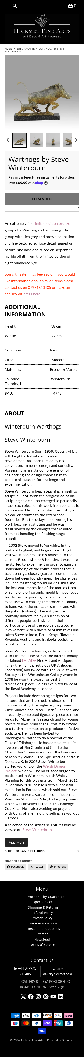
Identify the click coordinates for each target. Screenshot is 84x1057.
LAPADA (29, 660)
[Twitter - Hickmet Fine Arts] (23, 996)
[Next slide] (76, 140)
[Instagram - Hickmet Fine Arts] (38, 996)
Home (8, 48)
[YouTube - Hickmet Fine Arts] (53, 996)
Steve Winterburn (37, 829)
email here (32, 294)
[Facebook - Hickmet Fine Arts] (31, 996)
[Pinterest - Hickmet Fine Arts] (46, 996)
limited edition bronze (52, 223)
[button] (19, 140)
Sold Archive (25, 48)
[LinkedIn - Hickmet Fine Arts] (60, 996)
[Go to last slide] (8, 140)
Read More (16, 842)
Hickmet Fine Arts (32, 1040)
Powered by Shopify (59, 1040)
